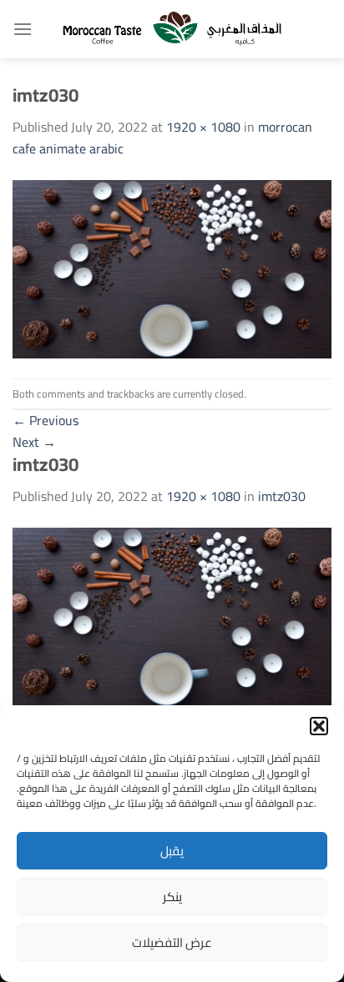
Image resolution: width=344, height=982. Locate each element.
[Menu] (23, 28)
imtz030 (282, 496)
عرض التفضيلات (172, 942)
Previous (45, 420)
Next (34, 441)
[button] (319, 726)
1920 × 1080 (203, 126)
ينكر (172, 896)
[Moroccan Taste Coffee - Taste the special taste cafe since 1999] (172, 29)
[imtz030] (172, 267)
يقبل (172, 851)
